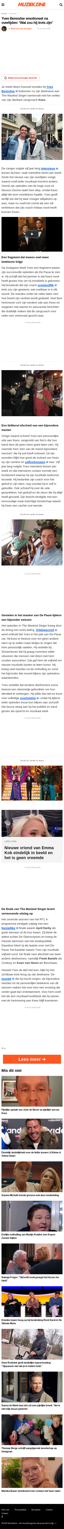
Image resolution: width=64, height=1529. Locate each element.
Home (4, 13)
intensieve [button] (48, 168)
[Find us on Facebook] (2, 1516)
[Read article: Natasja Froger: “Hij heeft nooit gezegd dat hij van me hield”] (32, 1258)
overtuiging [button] (28, 698)
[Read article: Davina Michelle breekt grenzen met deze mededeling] (32, 1176)
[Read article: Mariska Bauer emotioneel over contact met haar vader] (32, 1472)
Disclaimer (35, 1510)
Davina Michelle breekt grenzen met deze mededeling (30, 1195)
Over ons (5, 1510)
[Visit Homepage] (32, 4)
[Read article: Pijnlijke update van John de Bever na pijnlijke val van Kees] (32, 1091)
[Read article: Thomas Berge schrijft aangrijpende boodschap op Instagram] (32, 1429)
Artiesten (13, 13)
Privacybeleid (20, 1510)
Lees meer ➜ (32, 1059)
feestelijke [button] (8, 928)
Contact (4, 1513)
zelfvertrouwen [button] (35, 462)
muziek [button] (6, 978)
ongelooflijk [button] (46, 285)
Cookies (49, 1510)
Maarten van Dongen (21, 28)
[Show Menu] (2, 4)
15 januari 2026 (43, 28)
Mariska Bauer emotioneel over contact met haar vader (30, 1491)
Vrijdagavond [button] (45, 629)
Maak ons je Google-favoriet (22, 78)
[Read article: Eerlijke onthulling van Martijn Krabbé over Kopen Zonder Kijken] (32, 1216)
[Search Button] (61, 4)
